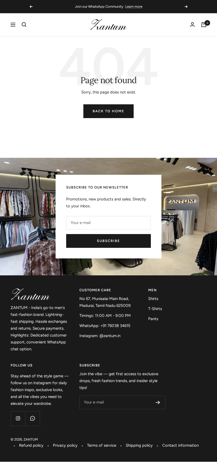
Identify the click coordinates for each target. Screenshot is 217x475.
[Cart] (203, 24)
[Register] (158, 402)
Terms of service (101, 445)
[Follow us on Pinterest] (32, 418)
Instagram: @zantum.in (99, 335)
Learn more (133, 6)
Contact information (180, 445)
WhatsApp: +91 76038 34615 (104, 325)
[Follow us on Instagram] (18, 418)
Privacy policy (65, 445)
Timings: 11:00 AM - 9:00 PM (105, 315)
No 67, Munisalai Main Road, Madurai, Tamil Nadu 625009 (104, 302)
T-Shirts (155, 308)
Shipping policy (139, 445)
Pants (153, 318)
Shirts (153, 298)
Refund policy (31, 445)
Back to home (108, 111)
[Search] (24, 24)
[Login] (192, 24)
